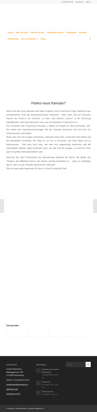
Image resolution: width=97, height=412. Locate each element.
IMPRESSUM (12, 389)
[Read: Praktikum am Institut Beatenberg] (38, 370)
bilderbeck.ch (39, 408)
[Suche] (89, 39)
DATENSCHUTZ (13, 394)
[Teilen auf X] (38, 333)
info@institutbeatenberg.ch (17, 385)
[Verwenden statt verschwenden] (2, 206)
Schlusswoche (47, 392)
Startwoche (46, 382)
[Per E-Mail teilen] (80, 333)
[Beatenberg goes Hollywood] (95, 206)
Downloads (79, 2)
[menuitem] (80, 2)
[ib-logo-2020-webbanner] (25, 16)
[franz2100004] (48, 70)
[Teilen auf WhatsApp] (59, 333)
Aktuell (88, 2)
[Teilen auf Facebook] (17, 333)
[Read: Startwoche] (38, 383)
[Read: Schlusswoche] (38, 393)
